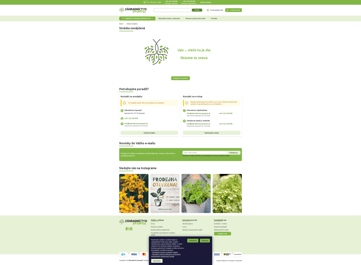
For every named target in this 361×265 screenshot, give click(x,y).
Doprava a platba (157, 227)
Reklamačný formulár (221, 230)
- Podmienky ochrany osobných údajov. (164, 252)
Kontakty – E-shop (220, 224)
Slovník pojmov (187, 224)
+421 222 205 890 (171, 1)
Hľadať (197, 10)
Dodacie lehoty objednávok (160, 230)
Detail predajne (149, 133)
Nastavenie (157, 261)
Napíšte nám (222, 234)
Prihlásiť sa (233, 153)
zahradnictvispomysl (130, 228)
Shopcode (239, 260)
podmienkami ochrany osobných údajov (216, 155)
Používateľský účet (216, 10)
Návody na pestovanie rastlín (192, 230)
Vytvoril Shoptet (221, 260)
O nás (153, 224)
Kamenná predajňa (220, 227)
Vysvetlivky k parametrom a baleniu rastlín (163, 234)
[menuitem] (137, 18)
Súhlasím (205, 240)
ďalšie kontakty (205, 2)
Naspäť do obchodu (180, 78)
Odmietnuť (192, 240)
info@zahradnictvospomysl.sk (136, 123)
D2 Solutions (231, 260)
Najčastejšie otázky (211, 133)
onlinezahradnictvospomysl (127, 228)
